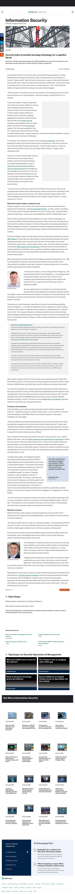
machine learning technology (29, 575)
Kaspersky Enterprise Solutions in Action (49, 634)
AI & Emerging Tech (10, 852)
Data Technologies (10, 856)
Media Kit (53, 883)
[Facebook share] (2, 35)
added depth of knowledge (51, 399)
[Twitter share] (2, 39)
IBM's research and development (28, 247)
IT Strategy (8, 869)
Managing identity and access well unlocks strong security (27, 791)
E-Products (28, 887)
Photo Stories (15, 891)
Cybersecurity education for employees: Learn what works (27, 823)
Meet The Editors (23, 883)
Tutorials (30, 891)
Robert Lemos (10, 69)
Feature (8, 50)
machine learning (26, 120)
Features (39, 887)
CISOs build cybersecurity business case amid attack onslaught (61, 791)
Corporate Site (60, 883)
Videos (35, 891)
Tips (26, 891)
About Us (4, 883)
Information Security (26, 20)
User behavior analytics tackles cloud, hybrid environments (27, 759)
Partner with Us (45, 883)
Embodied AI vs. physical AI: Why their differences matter (49, 851)
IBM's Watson (11, 239)
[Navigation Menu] (2, 12)
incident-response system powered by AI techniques (45, 439)
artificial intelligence (48, 141)
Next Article (63, 589)
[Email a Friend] (2, 50)
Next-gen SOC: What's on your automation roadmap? (10, 727)
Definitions (22, 887)
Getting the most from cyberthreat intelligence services (61, 822)
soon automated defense (38, 209)
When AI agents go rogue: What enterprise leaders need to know (51, 865)
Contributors (5, 887)
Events (34, 887)
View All (65, 832)
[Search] (72, 12)
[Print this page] (2, 46)
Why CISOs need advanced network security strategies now (44, 823)
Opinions (8, 891)
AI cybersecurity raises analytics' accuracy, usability (11, 822)
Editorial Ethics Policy (13, 883)
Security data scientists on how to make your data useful (45, 759)
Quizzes (21, 891)
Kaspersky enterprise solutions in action (16, 641)
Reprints (11, 887)
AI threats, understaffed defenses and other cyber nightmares (11, 791)
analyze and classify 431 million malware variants (24, 339)
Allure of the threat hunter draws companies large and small (11, 759)
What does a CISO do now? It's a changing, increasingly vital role (28, 727)
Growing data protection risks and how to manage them (45, 727)
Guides (3, 891)
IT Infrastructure (10, 864)
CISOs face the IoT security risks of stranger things (61, 758)
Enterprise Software (11, 860)
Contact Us (31, 883)
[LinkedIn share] (2, 42)
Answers (16, 887)
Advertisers (38, 883)
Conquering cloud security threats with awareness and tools (45, 790)
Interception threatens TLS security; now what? (61, 727)
